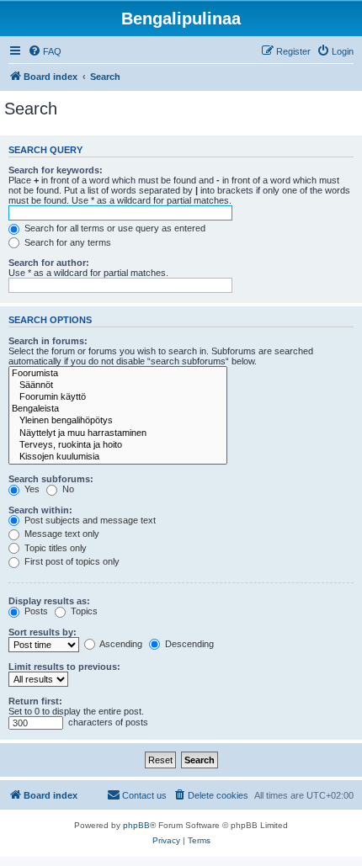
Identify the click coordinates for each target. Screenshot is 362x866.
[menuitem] (44, 51)
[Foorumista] (118, 374)
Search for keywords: (55, 170)
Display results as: (49, 601)
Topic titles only (54, 548)
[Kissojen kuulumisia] (118, 457)
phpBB (136, 825)
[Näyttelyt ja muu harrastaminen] (118, 433)
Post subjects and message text (89, 520)
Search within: (40, 510)
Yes (31, 489)
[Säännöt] (118, 385)
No (67, 489)
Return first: (35, 701)
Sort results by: (42, 632)
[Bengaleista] (118, 409)
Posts (35, 611)
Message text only (60, 534)
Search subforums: (50, 479)
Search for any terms (66, 242)
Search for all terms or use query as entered (113, 228)
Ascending (120, 644)
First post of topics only (71, 561)
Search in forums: (48, 341)
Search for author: (48, 263)
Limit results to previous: (64, 666)
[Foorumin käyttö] (118, 397)
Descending (188, 644)
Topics (83, 611)
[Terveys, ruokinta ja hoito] (118, 445)
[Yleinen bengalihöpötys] (118, 421)
